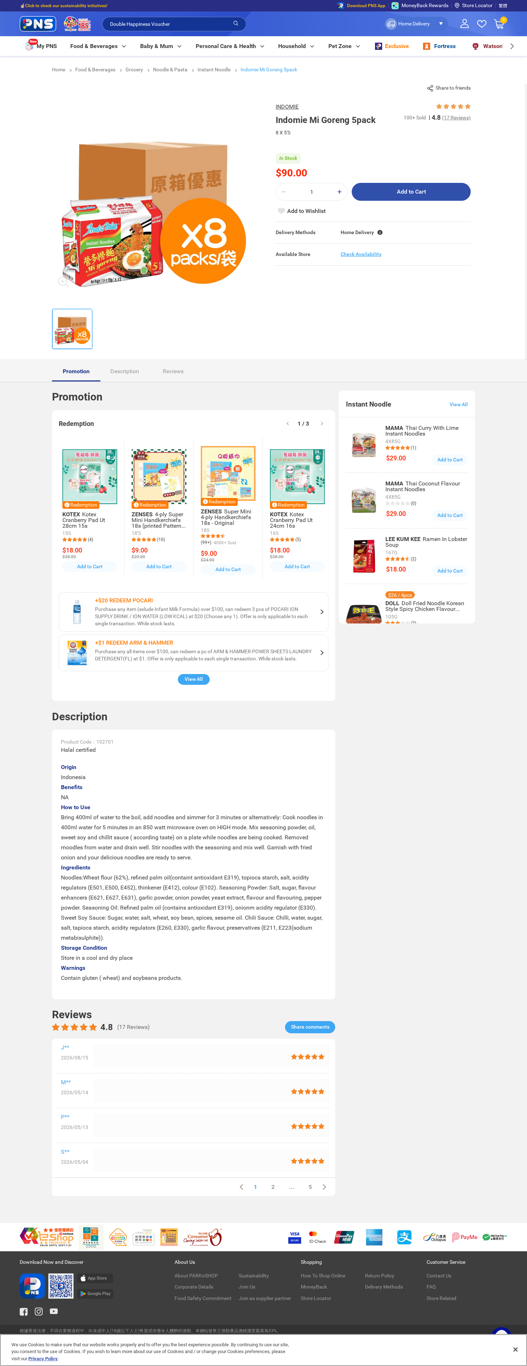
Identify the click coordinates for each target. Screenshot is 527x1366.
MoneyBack (314, 1287)
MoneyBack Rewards (425, 5)
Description (124, 371)
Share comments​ (310, 1027)
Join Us (247, 1287)
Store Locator (477, 5)
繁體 (503, 5)
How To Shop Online (323, 1276)
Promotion (76, 371)
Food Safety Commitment (203, 1298)
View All (194, 679)
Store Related (441, 1298)
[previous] (241, 1187)
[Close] (515, 1349)
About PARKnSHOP (196, 1276)
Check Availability (361, 254)
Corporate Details (194, 1287)
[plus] (339, 192)
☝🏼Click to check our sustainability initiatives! (63, 5)
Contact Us (439, 1276)
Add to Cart (411, 191)
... (291, 1187)
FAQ (431, 1287)
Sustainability (254, 1276)
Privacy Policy (43, 1358)
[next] (512, 46)
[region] (263, 1350)
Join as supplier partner (265, 1298)
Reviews (173, 371)
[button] (416, 24)
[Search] (235, 23)
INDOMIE (287, 106)
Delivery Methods (384, 1287)
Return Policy (379, 1276)
